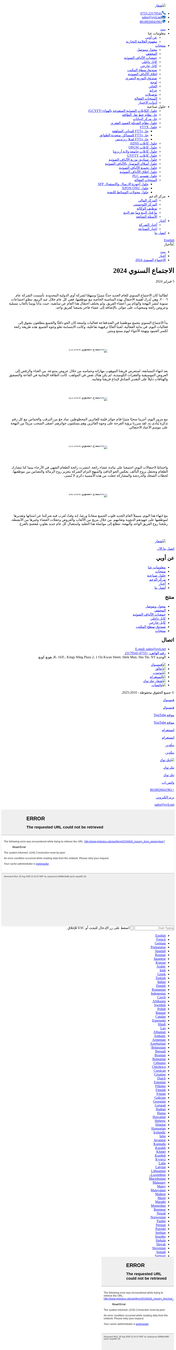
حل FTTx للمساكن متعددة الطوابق (124, 135)
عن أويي (151, 37)
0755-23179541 (151, 13)
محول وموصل (147, 49)
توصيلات (151, 94)
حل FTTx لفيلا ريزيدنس (132, 139)
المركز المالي (147, 200)
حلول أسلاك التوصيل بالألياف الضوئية (131, 163)
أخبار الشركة (148, 225)
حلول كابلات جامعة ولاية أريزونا (135, 151)
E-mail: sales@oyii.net (150, 649)
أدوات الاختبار (147, 102)
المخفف (151, 54)
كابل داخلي (149, 62)
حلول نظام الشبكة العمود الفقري (134, 123)
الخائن (153, 86)
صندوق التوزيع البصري (141, 78)
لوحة (153, 82)
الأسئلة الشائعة (146, 216)
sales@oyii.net (152, 17)
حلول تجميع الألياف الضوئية (138, 168)
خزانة (153, 90)
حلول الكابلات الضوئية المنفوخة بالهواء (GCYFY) (122, 111)
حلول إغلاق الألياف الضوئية (138, 172)
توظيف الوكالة (147, 208)
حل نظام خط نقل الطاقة (139, 115)
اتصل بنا (160, 233)
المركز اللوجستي (145, 204)
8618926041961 (151, 22)
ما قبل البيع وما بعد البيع (140, 212)
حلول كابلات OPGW (143, 147)
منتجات (160, 45)
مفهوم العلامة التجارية (141, 41)
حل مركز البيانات (145, 119)
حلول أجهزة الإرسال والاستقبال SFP (123, 184)
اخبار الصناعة (147, 229)
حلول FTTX (148, 127)
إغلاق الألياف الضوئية (142, 74)
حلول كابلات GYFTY (142, 155)
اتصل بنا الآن (165, 548)
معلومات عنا (157, 567)
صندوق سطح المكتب (142, 70)
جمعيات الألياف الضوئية (140, 58)
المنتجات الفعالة (145, 98)
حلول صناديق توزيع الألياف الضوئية (133, 159)
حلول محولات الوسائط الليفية (128, 192)
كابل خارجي (148, 66)
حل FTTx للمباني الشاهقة (130, 131)
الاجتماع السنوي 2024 (150, 260)
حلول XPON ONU (135, 188)
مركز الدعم (157, 579)
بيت (163, 29)
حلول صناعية (156, 575)
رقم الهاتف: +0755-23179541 (145, 653)
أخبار (162, 220)
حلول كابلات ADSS (143, 143)
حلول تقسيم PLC (144, 176)
